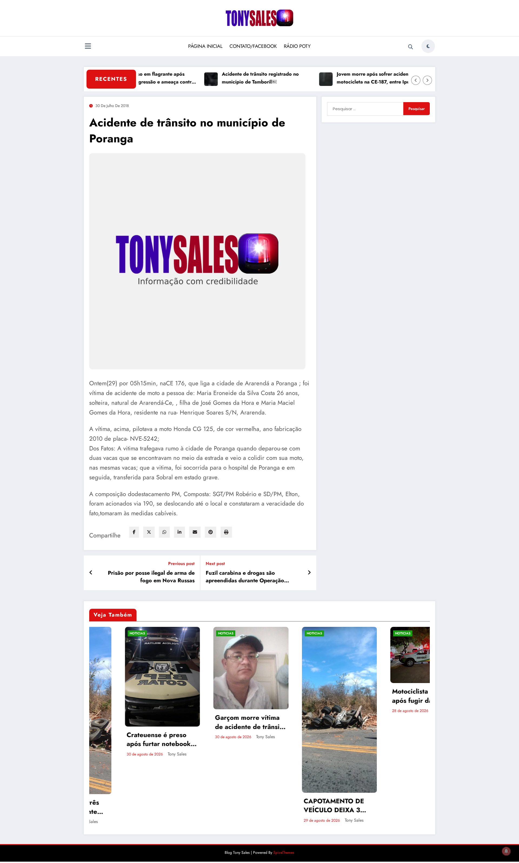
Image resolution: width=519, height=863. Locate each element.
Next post (215, 563)
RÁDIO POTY (297, 46)
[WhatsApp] (164, 532)
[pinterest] (210, 532)
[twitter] (149, 532)
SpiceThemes (283, 852)
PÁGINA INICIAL (205, 46)
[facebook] (134, 532)
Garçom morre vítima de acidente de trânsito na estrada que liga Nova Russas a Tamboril (145, 722)
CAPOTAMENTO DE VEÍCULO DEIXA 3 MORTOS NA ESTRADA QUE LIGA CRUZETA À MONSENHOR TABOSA (230, 806)
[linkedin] (179, 532)
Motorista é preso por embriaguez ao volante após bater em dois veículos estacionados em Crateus (410, 696)
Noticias (120, 633)
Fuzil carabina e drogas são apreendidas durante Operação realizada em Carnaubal (245, 577)
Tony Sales (160, 737)
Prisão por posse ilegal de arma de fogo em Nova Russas (151, 576)
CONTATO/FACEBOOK (253, 46)
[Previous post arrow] (91, 572)
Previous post (181, 563)
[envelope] (195, 532)
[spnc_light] (428, 46)
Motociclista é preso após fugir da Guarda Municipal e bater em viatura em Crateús (319, 696)
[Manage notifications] (506, 851)
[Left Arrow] (415, 80)
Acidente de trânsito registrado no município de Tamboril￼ (234, 78)
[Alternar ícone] (88, 47)
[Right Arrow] (427, 80)
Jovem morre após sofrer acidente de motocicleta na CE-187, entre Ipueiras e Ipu (354, 78)
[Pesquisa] (410, 47)
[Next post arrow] (309, 572)
